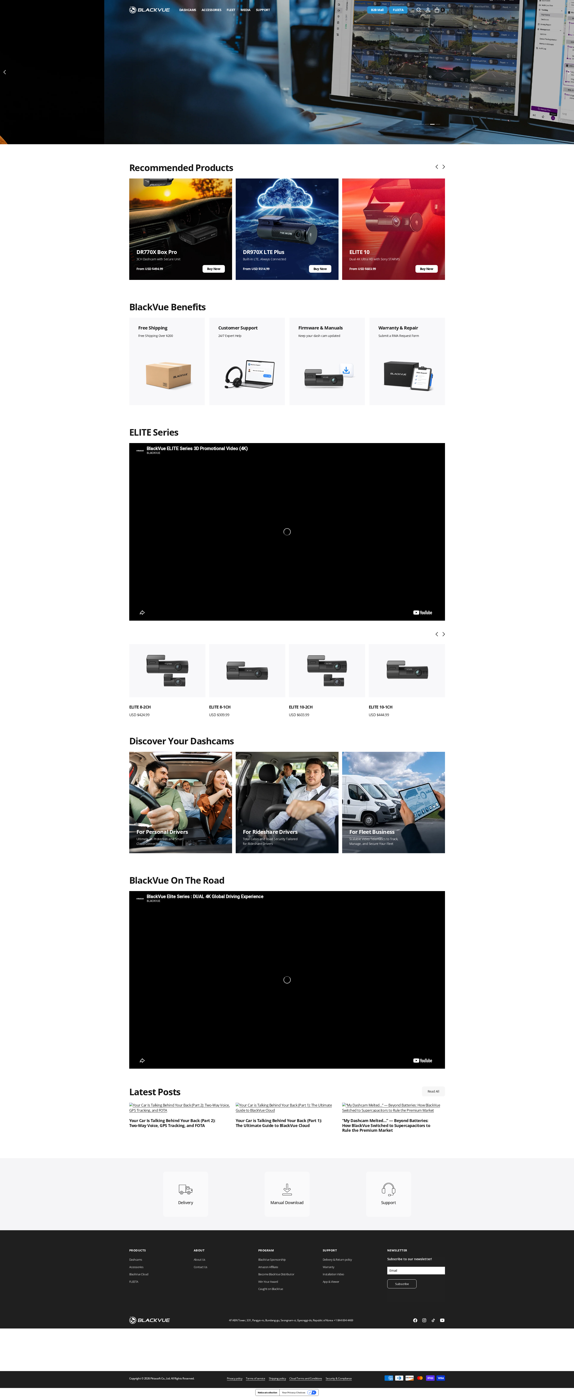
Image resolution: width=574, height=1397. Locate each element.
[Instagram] (424, 1320)
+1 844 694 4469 (343, 1320)
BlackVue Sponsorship (272, 1260)
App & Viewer (331, 1282)
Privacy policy (234, 1378)
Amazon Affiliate (268, 1267)
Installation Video (333, 1274)
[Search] (418, 9)
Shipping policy (277, 1378)
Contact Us (200, 1267)
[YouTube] (442, 1320)
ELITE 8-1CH (140, 707)
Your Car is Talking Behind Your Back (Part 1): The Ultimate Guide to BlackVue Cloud (279, 1123)
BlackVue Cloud (138, 1274)
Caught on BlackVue (270, 1289)
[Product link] (167, 670)
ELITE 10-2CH (221, 707)
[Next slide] (442, 166)
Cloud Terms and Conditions (305, 1378)
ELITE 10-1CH (301, 707)
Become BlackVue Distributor (276, 1274)
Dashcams (187, 10)
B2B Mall (377, 10)
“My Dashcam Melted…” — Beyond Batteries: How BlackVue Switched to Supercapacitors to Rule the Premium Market (386, 1125)
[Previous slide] (438, 166)
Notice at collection (267, 1392)
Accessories (211, 10)
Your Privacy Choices (293, 1392)
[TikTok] (433, 1320)
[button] (427, 9)
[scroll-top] (566, 1389)
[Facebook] (415, 1320)
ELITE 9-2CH (379, 707)
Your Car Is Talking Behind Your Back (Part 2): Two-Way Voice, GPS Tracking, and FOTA (172, 1123)
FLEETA (398, 10)
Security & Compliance (339, 1378)
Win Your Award (268, 1282)
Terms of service (255, 1378)
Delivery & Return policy (337, 1260)
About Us (199, 1260)
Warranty (328, 1267)
